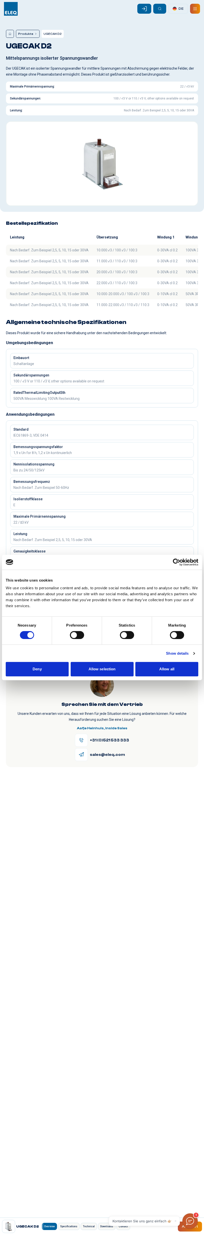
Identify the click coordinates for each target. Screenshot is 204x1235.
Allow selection (102, 669)
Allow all (166, 669)
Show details (177, 653)
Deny (37, 669)
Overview (49, 1226)
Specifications (68, 1226)
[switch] (77, 635)
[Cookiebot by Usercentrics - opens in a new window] (176, 562)
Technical (89, 1226)
